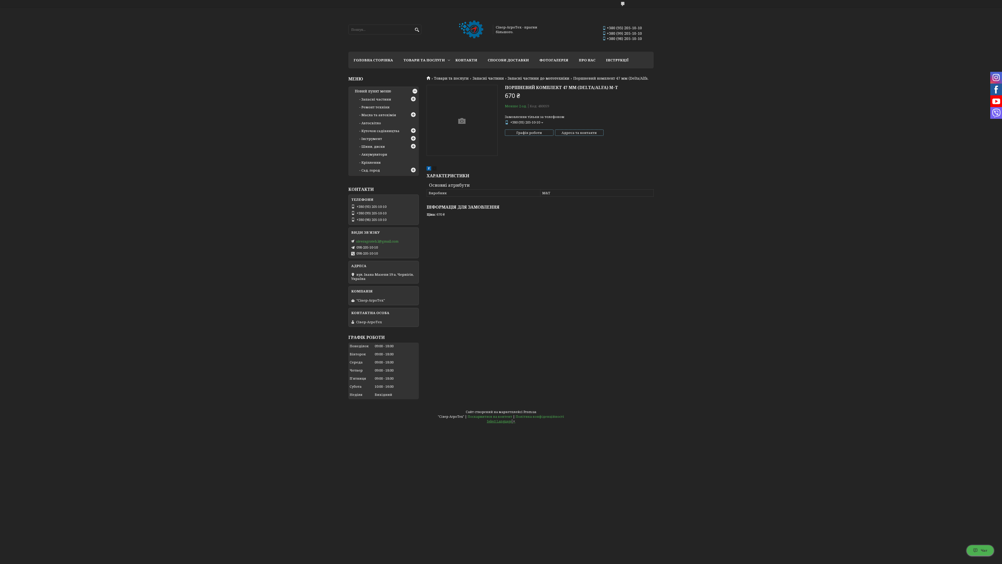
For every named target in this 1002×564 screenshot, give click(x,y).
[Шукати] (416, 29)
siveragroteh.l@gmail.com (377, 241)
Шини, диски (373, 146)
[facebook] (429, 169)
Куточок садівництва (380, 130)
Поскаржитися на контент (490, 416)
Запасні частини (488, 78)
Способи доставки (508, 60)
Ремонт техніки (375, 107)
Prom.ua (529, 412)
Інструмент (371, 138)
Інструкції (617, 60)
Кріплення (371, 162)
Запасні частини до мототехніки (538, 78)
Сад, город (370, 170)
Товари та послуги (424, 60)
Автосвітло (371, 123)
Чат (984, 550)
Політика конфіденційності (540, 416)
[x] (434, 169)
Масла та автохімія (378, 115)
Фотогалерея (553, 60)
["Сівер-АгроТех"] (472, 29)
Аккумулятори (374, 154)
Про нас (587, 60)
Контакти (466, 60)
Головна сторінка (373, 60)
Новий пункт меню (373, 91)
